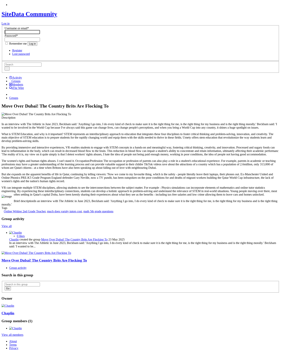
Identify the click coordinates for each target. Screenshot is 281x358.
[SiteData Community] (10, 94)
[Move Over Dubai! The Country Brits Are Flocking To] (36, 252)
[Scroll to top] (3, 354)
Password (11, 35)
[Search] (7, 69)
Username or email (17, 28)
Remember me (18, 43)
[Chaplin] (15, 232)
